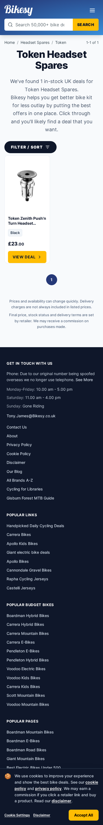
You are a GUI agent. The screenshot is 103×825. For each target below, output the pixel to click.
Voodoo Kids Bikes (23, 677)
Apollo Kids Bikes (22, 543)
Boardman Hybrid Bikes (28, 615)
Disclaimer (41, 815)
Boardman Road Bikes (26, 749)
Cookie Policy (19, 453)
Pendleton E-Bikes (23, 651)
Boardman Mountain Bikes (30, 732)
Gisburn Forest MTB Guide (30, 498)
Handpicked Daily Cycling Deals (35, 525)
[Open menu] (92, 10)
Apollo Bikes (18, 561)
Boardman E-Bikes (23, 740)
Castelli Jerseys (21, 588)
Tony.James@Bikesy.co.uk (31, 415)
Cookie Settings (17, 815)
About (12, 435)
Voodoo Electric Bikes (26, 668)
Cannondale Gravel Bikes (29, 570)
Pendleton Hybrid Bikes (28, 660)
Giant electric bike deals (28, 552)
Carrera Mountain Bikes (28, 633)
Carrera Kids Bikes (23, 686)
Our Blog (14, 471)
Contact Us (17, 427)
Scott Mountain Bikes (26, 695)
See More (84, 379)
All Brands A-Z (20, 480)
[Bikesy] (18, 10)
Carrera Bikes (19, 534)
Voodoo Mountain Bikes (28, 704)
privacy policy (48, 788)
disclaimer (61, 800)
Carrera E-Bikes (21, 642)
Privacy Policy (19, 444)
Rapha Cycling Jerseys (27, 578)
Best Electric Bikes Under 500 (34, 767)
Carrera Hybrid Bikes (25, 624)
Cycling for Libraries (25, 489)
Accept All (83, 815)
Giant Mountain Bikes (26, 758)
